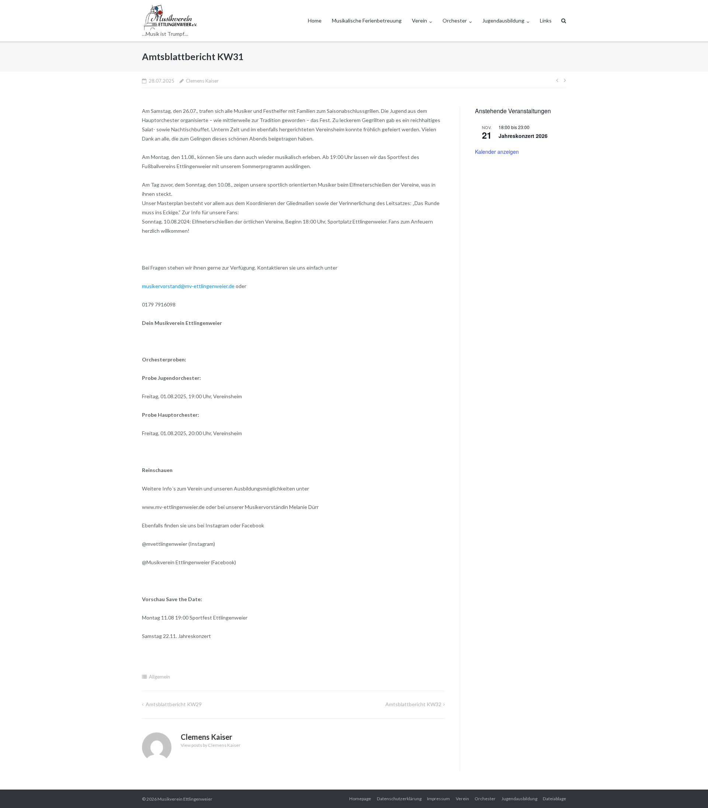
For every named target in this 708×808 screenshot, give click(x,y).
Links (546, 20)
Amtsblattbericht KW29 (174, 704)
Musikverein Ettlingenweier (184, 799)
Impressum (438, 798)
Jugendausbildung (503, 20)
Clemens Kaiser (202, 81)
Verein (419, 20)
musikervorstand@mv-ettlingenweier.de (188, 286)
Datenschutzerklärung (399, 798)
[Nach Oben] (690, 790)
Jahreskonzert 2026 (523, 135)
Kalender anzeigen (497, 151)
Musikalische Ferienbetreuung (367, 20)
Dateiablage (554, 798)
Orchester (454, 20)
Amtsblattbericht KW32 (413, 704)
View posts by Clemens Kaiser (210, 745)
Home (315, 20)
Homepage (360, 798)
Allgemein (159, 677)
